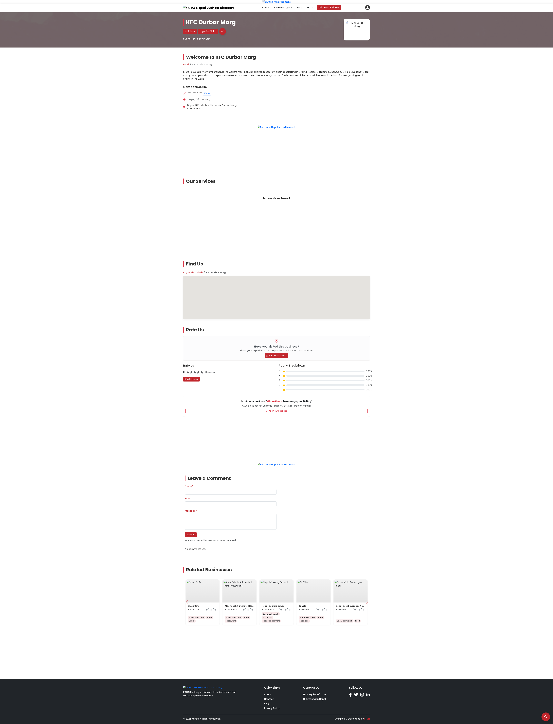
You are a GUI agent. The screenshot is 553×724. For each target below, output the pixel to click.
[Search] (545, 716)
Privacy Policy (272, 708)
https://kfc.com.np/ (199, 99)
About (267, 694)
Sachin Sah (203, 38)
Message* (191, 511)
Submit (191, 534)
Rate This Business (277, 355)
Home (265, 7)
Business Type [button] (282, 7)
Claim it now (275, 401)
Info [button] (309, 7)
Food (186, 64)
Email (188, 498)
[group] (202, 602)
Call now (190, 31)
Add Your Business (329, 7)
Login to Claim (208, 31)
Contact (269, 699)
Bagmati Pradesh (193, 272)
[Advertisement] (276, 151)
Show (207, 93)
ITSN (367, 718)
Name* (189, 486)
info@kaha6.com (316, 694)
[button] (367, 7)
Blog (299, 7)
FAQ (266, 703)
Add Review (192, 379)
